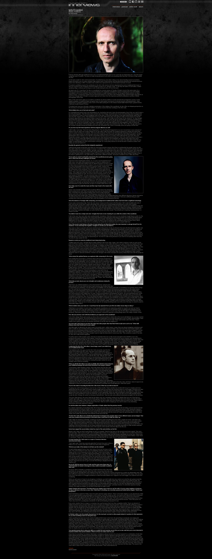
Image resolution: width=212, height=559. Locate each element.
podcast (125, 7)
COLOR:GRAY (114, 555)
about (141, 7)
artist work (133, 7)
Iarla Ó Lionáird (72, 549)
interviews (116, 7)
